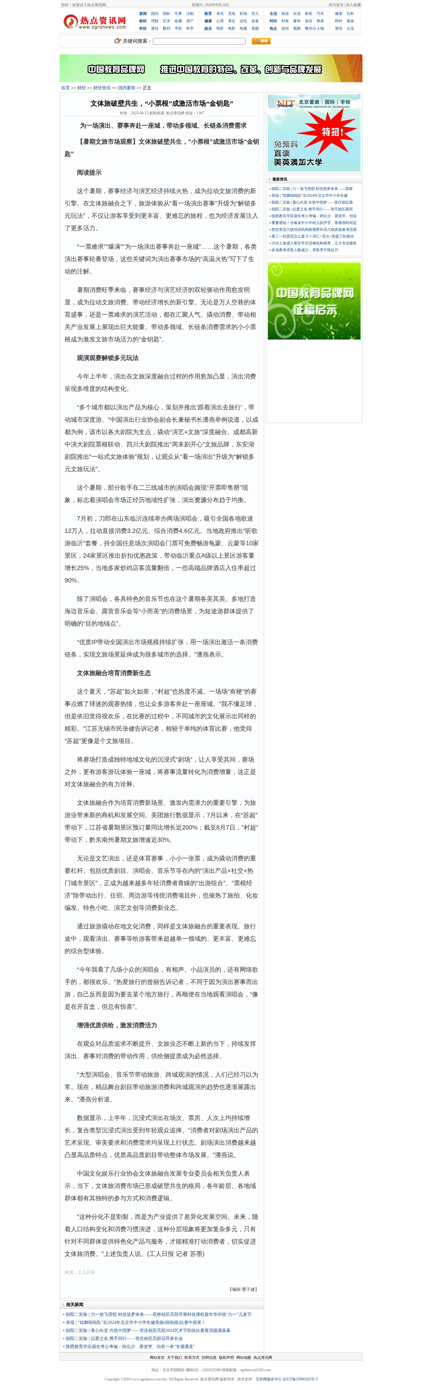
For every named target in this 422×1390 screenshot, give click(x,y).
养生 (231, 21)
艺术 (166, 21)
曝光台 (310, 28)
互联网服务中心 (269, 1379)
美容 (308, 21)
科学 (190, 28)
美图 (255, 28)
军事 (178, 13)
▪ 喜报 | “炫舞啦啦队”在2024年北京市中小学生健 (308, 195)
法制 (190, 13)
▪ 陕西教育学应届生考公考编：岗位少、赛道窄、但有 (313, 216)
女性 (243, 21)
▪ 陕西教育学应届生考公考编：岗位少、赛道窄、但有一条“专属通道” (129, 1346)
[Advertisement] (314, 382)
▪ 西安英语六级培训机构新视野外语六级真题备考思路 (313, 229)
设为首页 (336, 5)
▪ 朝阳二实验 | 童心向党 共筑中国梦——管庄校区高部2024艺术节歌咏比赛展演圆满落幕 (146, 1330)
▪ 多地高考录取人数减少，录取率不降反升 (303, 250)
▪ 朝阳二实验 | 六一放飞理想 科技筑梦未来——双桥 (311, 189)
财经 (81, 88)
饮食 (255, 21)
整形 (320, 21)
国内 (154, 13)
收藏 (178, 21)
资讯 (338, 28)
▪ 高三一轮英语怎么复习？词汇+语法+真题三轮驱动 (311, 236)
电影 (231, 28)
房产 (190, 21)
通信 (154, 28)
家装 (308, 13)
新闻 (143, 13)
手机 (178, 28)
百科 (350, 13)
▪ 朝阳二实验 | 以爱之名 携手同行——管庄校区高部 (311, 209)
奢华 (297, 21)
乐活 (297, 13)
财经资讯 (102, 88)
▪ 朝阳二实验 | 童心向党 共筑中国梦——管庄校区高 (311, 202)
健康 (338, 13)
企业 (350, 28)
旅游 (285, 13)
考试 (220, 13)
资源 (200, 499)
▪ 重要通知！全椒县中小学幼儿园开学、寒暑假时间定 (313, 223)
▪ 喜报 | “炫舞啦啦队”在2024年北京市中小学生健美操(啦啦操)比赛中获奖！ (134, 1322)
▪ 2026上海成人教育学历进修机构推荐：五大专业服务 (313, 243)
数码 (166, 28)
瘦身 (350, 21)
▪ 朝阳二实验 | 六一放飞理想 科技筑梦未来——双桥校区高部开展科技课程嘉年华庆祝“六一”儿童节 (157, 1314)
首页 (65, 88)
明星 (220, 28)
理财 (154, 21)
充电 (231, 13)
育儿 (255, 13)
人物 (320, 28)
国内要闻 (126, 88)
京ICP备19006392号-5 (300, 1379)
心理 (220, 21)
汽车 (320, 13)
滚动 (285, 28)
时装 (285, 21)
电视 (243, 28)
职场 (243, 13)
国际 (166, 13)
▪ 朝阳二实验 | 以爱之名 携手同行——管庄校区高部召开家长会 (123, 1338)
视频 (297, 28)
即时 (338, 21)
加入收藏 (353, 5)
